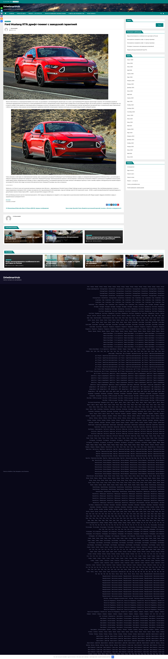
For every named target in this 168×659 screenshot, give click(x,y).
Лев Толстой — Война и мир (109, 429)
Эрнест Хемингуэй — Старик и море (126, 645)
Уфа (127, 571)
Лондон (138, 435)
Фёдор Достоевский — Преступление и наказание (154, 573)
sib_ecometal (14, 28)
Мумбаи (150, 482)
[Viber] (1, 16)
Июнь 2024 (130, 122)
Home (88, 286)
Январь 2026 (130, 84)
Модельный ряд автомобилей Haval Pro (137, 49)
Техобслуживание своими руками (55, 13)
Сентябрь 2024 (131, 111)
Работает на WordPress (8, 471)
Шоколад (158, 642)
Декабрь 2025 (130, 87)
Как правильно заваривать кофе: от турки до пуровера (22, 238)
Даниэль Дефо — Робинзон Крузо (115, 353)
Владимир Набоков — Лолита (123, 328)
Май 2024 (129, 125)
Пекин (163, 515)
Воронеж (144, 328)
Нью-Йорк (147, 507)
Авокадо (92, 286)
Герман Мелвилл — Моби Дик (116, 349)
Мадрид (150, 442)
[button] (161, 13)
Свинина (158, 544)
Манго (118, 446)
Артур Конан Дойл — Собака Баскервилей (102, 317)
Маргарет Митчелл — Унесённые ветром (156, 446)
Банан (113, 317)
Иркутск (112, 402)
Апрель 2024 (130, 129)
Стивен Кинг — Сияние (108, 560)
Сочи (136, 553)
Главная (11, 13)
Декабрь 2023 (130, 139)
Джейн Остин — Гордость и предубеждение (118, 373)
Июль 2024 (130, 118)
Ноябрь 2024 (130, 104)
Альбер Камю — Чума (129, 297)
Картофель (123, 413)
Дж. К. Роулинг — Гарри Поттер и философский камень (153, 353)
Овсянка (145, 509)
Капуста (145, 411)
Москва (162, 478)
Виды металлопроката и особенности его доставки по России (142, 36)
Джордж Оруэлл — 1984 (159, 384)
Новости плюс (130, 177)
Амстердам (151, 304)
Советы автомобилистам (76, 13)
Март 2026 (129, 77)
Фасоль (113, 573)
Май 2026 (129, 70)
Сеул (160, 547)
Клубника (138, 418)
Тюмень (125, 569)
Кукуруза (113, 422)
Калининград (100, 409)
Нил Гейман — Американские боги (96, 504)
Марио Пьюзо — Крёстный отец (92, 449)
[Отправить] (1, 21)
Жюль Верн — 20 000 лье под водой (110, 395)
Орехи (134, 513)
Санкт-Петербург (107, 540)
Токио (114, 567)
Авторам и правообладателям (93, 288)
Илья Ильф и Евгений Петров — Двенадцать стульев (99, 402)
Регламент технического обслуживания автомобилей (62, 238)
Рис (133, 524)
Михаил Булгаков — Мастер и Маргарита (103, 460)
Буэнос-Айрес (135, 322)
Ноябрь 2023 (130, 143)
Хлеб (151, 613)
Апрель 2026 (130, 73)
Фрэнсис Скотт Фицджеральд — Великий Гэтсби (113, 600)
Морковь (96, 478)
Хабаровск (130, 611)
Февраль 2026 (130, 80)
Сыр (158, 564)
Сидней (130, 549)
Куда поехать (91, 13)
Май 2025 (129, 94)
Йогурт (113, 404)
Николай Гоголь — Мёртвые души (143, 491)
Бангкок (158, 317)
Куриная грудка (161, 422)
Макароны (147, 444)
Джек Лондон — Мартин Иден (133, 384)
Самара (89, 538)
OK (112, 656)
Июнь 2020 (130, 150)
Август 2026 (130, 59)
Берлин (134, 320)
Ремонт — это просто (35, 13)
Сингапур (120, 551)
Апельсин (157, 313)
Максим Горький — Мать (111, 446)
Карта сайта (117, 413)
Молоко (105, 475)
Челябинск (109, 629)
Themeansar (26, 471)
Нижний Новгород (152, 484)
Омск (160, 511)
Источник (8, 199)
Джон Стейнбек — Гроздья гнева (146, 384)
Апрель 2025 (130, 98)
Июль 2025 (130, 91)
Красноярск (128, 420)
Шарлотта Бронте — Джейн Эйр (144, 633)
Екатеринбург (90, 393)
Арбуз (142, 315)
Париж (163, 513)
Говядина (124, 349)
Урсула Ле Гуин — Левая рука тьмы (118, 571)
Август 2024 (130, 115)
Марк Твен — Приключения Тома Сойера (121, 449)
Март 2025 (129, 101)
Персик (139, 520)
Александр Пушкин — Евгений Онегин (107, 288)
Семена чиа (115, 547)
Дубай (100, 391)
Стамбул (140, 556)
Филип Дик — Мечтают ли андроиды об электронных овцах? (116, 598)
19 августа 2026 (11, 265)
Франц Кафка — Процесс (159, 598)
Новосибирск (106, 504)
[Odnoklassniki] (1, 18)
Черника (105, 631)
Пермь (148, 518)
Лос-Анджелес (161, 438)
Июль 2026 (130, 63)
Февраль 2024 (130, 136)
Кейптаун (115, 415)
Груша (125, 351)
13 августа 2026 (92, 265)
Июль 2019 (130, 157)
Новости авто (21, 13)
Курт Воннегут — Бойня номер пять (95, 429)
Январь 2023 (130, 146)
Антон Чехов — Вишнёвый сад (145, 306)
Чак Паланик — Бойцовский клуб (108, 616)
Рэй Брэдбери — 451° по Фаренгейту (141, 529)
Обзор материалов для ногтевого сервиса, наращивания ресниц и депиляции (103, 238)
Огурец (113, 511)
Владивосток (105, 326)
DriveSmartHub (11, 6)
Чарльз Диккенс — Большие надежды (124, 616)
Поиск (129, 20)
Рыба (100, 529)
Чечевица (162, 631)
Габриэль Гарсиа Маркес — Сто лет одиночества (113, 333)
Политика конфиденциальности (92, 522)
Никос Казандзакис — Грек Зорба (143, 502)
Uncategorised (130, 166)
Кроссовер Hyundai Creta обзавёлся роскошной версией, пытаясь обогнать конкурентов (93, 208)
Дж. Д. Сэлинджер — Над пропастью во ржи (132, 353)
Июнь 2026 (130, 66)
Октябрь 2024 (130, 108)
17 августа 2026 (51, 265)
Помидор (101, 522)
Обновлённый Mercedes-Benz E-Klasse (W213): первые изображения (28, 208)
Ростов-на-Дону (154, 524)
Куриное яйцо (148, 424)
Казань (143, 404)
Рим (142, 522)
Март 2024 (129, 132)
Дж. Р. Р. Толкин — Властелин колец (125, 369)
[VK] (1, 13)
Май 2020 (129, 153)
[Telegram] (1, 10)
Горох (92, 351)
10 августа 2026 (132, 265)
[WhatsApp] (1, 8)
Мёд (138, 458)
